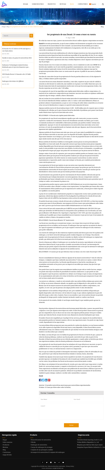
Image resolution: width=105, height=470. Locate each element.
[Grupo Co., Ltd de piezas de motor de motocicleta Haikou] (4, 4)
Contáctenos (83, 4)
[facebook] (42, 462)
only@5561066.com (58, 468)
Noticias (63, 4)
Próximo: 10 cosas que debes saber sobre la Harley (55, 387)
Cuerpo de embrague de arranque (41, 447)
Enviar (71, 425)
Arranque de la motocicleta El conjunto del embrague (48, 452)
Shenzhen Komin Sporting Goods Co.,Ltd (89, 440)
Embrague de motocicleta (39, 445)
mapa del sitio (7, 455)
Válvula (33, 442)
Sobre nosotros (38, 4)
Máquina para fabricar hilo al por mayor (90, 445)
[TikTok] (59, 462)
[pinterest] (50, 462)
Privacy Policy (70, 466)
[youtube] (63, 462)
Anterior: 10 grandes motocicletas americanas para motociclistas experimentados (64, 385)
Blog (72, 4)
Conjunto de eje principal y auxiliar (42, 450)
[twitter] (46, 462)
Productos (52, 4)
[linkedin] (55, 462)
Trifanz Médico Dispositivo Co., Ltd (88, 442)
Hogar (25, 4)
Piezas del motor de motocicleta (41, 440)
